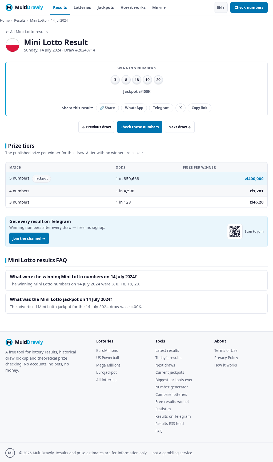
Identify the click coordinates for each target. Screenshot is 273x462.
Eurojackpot (106, 372)
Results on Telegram (173, 416)
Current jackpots (169, 372)
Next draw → (179, 127)
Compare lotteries (171, 394)
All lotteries (106, 379)
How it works (133, 7)
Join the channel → (29, 238)
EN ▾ (220, 7)
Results (60, 7)
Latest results (167, 350)
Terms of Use (226, 350)
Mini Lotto (38, 20)
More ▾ (159, 7)
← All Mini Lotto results (26, 31)
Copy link (199, 107)
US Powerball (107, 357)
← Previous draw (96, 127)
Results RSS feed (169, 423)
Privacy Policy (226, 357)
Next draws (165, 365)
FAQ (159, 430)
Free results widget (172, 401)
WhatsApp (134, 107)
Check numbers (249, 7)
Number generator (171, 386)
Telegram (161, 107)
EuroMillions (107, 350)
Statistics (163, 408)
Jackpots (106, 7)
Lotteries (82, 7)
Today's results (168, 357)
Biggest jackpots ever (174, 379)
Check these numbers (140, 127)
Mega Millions (108, 365)
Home (5, 20)
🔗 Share (107, 107)
